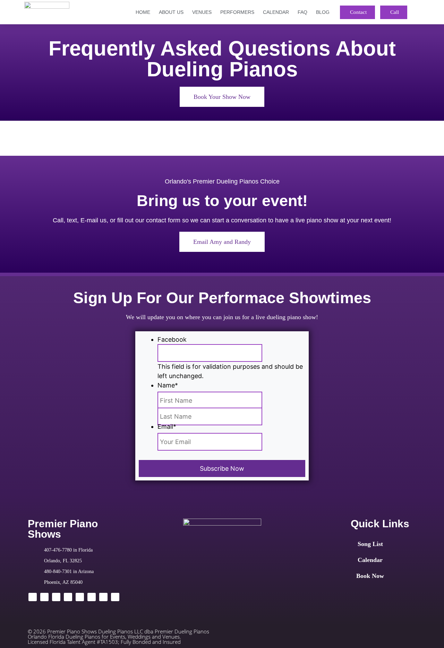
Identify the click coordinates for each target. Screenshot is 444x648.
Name (167, 385)
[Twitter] (44, 597)
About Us (171, 12)
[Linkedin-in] (56, 597)
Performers (237, 12)
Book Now (370, 575)
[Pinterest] (115, 597)
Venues (202, 12)
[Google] (68, 597)
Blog (323, 12)
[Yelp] (91, 597)
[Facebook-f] (32, 597)
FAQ (302, 12)
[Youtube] (80, 597)
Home (143, 12)
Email (166, 426)
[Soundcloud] (103, 597)
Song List (370, 543)
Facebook (172, 339)
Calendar (276, 12)
